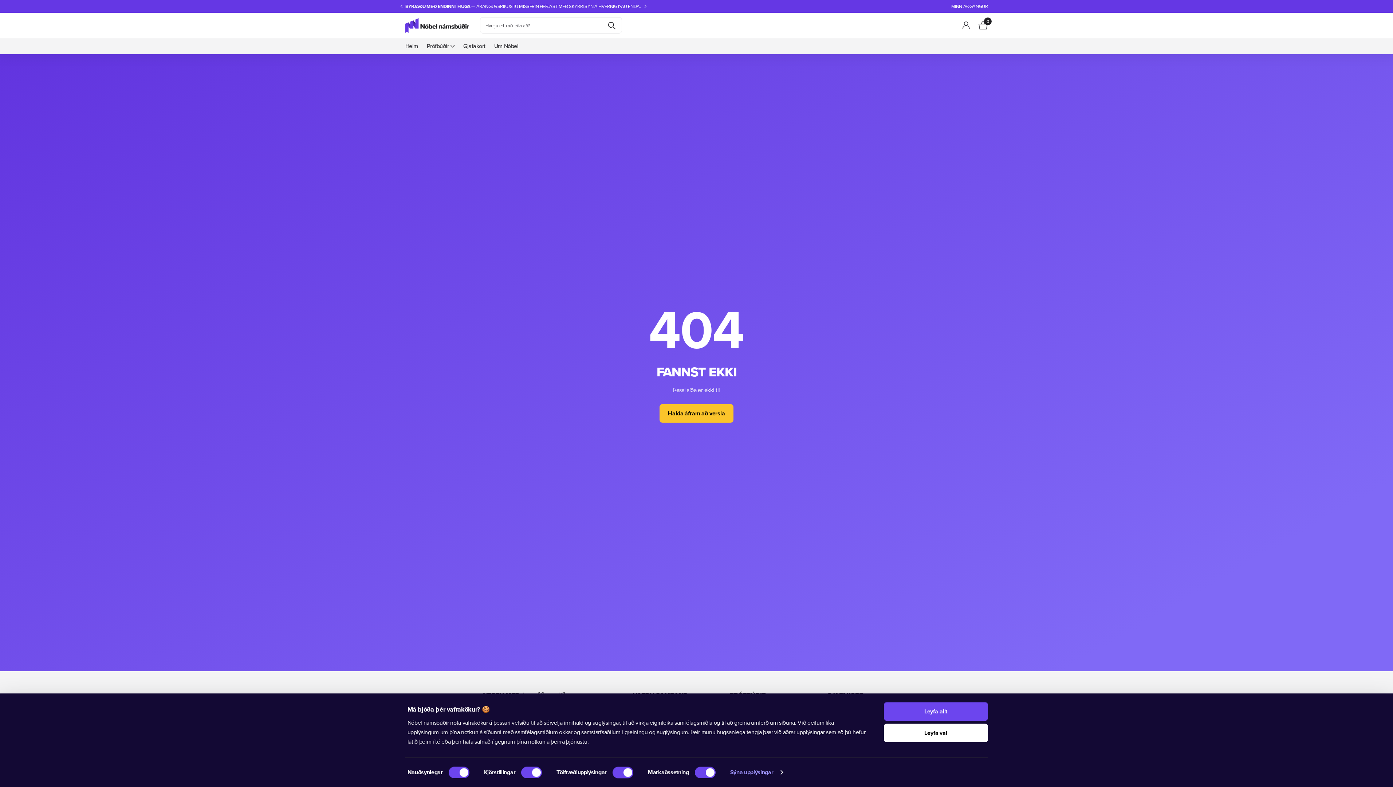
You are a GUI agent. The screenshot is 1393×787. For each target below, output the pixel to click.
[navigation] (401, 6)
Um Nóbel (506, 46)
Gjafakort (474, 46)
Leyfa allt (935, 711)
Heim (411, 46)
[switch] (531, 772)
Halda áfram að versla (696, 413)
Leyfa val (935, 733)
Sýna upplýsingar (752, 772)
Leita (612, 25)
